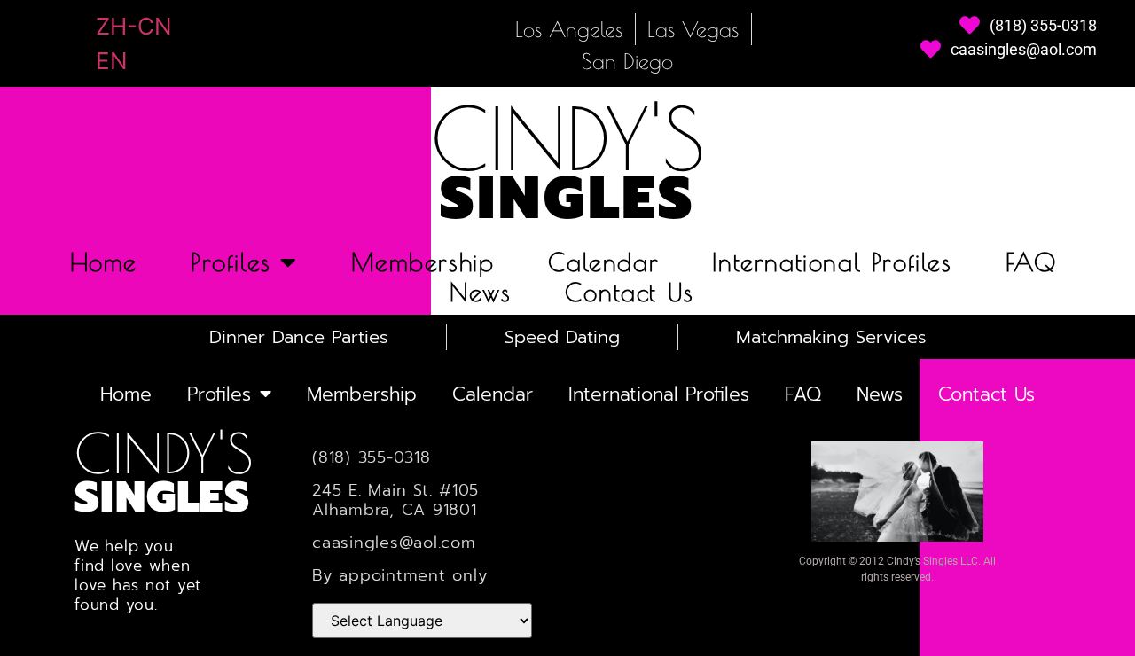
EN (112, 60)
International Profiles (831, 262)
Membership (423, 262)
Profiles (231, 262)
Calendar (604, 262)
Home (103, 262)
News (480, 292)
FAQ (1031, 262)
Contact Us (629, 292)
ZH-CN (134, 26)
